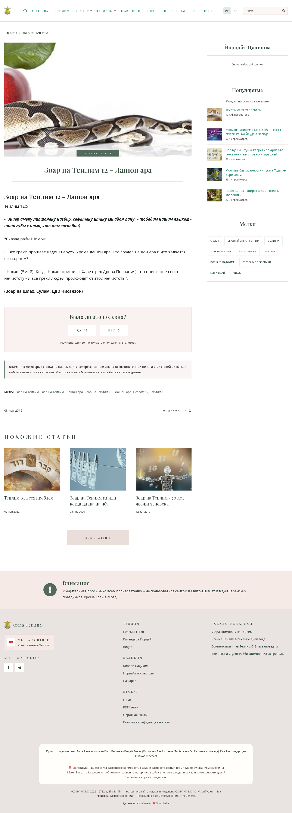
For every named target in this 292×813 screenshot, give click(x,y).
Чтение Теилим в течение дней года (238, 639)
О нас (181, 11)
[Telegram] (19, 667)
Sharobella (162, 803)
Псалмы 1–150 (133, 632)
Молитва (40, 11)
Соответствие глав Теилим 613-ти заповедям (244, 646)
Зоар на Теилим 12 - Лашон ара (108, 392)
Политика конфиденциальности (146, 722)
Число (237, 272)
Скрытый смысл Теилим (243, 240)
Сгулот (82, 11)
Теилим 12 (157, 392)
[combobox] (265, 11)
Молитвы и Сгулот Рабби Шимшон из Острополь (247, 654)
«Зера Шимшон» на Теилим (231, 632)
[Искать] (284, 11)
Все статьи (98, 537)
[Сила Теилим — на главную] (7, 10)
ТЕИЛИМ (270, 251)
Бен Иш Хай (217, 272)
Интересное (158, 11)
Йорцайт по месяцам (138, 673)
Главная (10, 33)
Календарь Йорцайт (138, 639)
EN (235, 10)
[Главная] (25, 10)
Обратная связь (135, 715)
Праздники (130, 11)
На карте (129, 681)
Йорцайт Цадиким (222, 262)
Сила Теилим (248, 251)
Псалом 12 (140, 392)
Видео (127, 647)
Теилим (62, 11)
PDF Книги (202, 11)
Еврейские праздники (257, 262)
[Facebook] (8, 667)
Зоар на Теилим (35, 33)
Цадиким (104, 11)
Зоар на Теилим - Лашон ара (61, 392)
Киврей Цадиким (135, 666)
